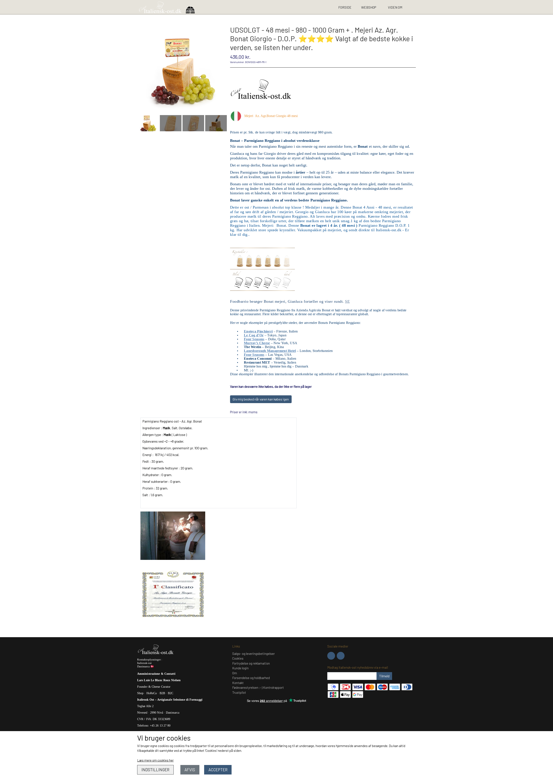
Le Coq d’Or (254, 335)
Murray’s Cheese (257, 343)
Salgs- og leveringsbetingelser (253, 654)
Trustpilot (239, 692)
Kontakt (238, 683)
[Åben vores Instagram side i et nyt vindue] (341, 656)
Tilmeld (384, 676)
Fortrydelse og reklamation (251, 663)
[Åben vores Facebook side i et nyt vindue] (331, 656)
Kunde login (240, 668)
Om (234, 673)
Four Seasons (254, 339)
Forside (344, 7)
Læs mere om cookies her (155, 760)
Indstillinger (155, 769)
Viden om (395, 7)
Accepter (217, 769)
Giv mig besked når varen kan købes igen (261, 399)
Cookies (237, 658)
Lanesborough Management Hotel (270, 351)
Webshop (368, 7)
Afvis (189, 769)
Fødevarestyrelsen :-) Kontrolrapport (258, 687)
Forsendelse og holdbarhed (251, 678)
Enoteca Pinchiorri (258, 331)
